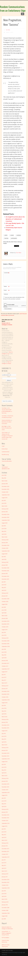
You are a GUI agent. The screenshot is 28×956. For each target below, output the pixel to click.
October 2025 (5, 492)
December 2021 (5, 576)
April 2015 (4, 742)
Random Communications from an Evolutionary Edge (13, 8)
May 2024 (4, 531)
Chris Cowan (4, 432)
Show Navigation (22, 14)
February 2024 (5, 539)
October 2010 (5, 885)
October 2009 (5, 910)
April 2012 (4, 837)
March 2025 (4, 506)
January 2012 (5, 846)
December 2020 (5, 598)
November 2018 (5, 643)
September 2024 (5, 520)
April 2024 (4, 534)
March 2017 (4, 683)
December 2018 (5, 641)
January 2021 (5, 596)
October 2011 (5, 854)
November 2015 (5, 728)
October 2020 (5, 601)
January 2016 (5, 722)
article (6, 235)
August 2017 (4, 671)
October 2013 (5, 789)
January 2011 (5, 876)
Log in (3, 446)
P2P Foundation (5, 937)
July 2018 (4, 649)
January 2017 (5, 688)
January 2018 (5, 660)
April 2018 (4, 657)
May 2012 (4, 834)
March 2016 (4, 716)
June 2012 (4, 832)
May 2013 (4, 803)
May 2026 (4, 478)
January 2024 (5, 542)
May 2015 (4, 739)
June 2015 (4, 736)
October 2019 (5, 626)
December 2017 (5, 663)
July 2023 (4, 556)
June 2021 (4, 584)
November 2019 (5, 624)
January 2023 (5, 565)
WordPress (4, 954)
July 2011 (4, 860)
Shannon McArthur (6, 420)
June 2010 (4, 893)
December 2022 (5, 568)
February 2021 (5, 593)
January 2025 (5, 511)
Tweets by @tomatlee (7, 461)
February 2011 (5, 874)
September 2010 (5, 888)
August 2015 (4, 730)
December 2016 (5, 691)
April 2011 (4, 868)
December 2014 (5, 753)
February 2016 (5, 719)
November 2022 (5, 570)
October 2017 (5, 666)
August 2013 (4, 795)
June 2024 (4, 528)
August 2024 (4, 523)
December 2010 (5, 879)
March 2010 (4, 899)
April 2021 (4, 590)
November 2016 (5, 694)
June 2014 (4, 767)
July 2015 (4, 733)
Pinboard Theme (11, 952)
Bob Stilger (4, 426)
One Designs (20, 952)
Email (6, 290)
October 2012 (5, 820)
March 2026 (4, 481)
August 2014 (4, 761)
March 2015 (4, 744)
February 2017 (5, 685)
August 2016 (4, 702)
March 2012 (4, 840)
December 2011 (5, 848)
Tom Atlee (8, 30)
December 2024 (5, 514)
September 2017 (5, 669)
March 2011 (4, 871)
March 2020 (4, 615)
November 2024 (5, 517)
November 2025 (5, 489)
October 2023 (5, 548)
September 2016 (5, 700)
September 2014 (5, 758)
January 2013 (5, 812)
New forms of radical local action (6, 428)
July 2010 (4, 890)
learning (6, 238)
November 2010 (5, 882)
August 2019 (4, 629)
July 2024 (4, 525)
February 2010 (5, 902)
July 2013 (4, 798)
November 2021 (5, 579)
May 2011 (4, 865)
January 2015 (5, 750)
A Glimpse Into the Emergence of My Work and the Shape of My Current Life (7, 436)
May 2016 (4, 711)
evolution (19, 235)
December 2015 (5, 725)
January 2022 (5, 573)
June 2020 (4, 610)
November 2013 (5, 787)
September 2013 (5, 792)
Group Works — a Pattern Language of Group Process (6, 933)
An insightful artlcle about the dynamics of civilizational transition (15, 219)
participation (14, 238)
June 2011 (4, 862)
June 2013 (4, 801)
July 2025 (4, 500)
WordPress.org (5, 454)
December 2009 (5, 907)
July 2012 (4, 829)
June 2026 (4, 475)
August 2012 (4, 826)
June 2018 (4, 652)
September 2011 (5, 857)
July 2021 (4, 582)
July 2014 (4, 764)
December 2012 (5, 815)
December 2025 (5, 486)
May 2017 (4, 680)
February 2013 (5, 809)
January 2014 (5, 781)
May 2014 (4, 770)
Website (6, 294)
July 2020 (4, 607)
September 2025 (5, 495)
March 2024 (4, 537)
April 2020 (4, 612)
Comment (6, 273)
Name (6, 286)
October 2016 (5, 697)
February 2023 (5, 562)
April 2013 (4, 806)
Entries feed (4, 449)
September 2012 (5, 823)
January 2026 (5, 483)
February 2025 (5, 509)
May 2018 (4, 655)
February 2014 (5, 778)
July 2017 (4, 674)
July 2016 (4, 705)
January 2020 (5, 618)
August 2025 (4, 497)
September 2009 (5, 913)
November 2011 (5, 851)
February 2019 (5, 638)
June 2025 (4, 503)
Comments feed (5, 451)
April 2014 (4, 772)
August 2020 (4, 604)
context (12, 235)
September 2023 (5, 551)
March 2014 (4, 775)
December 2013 (5, 784)
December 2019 (5, 621)
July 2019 (4, 632)
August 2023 (4, 553)
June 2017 (4, 677)
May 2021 (4, 587)
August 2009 (4, 916)
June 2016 (4, 708)
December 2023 (5, 545)
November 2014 (5, 756)
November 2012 (5, 817)
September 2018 (5, 646)
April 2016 (4, 714)
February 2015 (5, 747)
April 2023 (4, 559)
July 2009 (4, 918)
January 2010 (5, 904)
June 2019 (4, 635)
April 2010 (4, 896)
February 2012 (5, 843)
